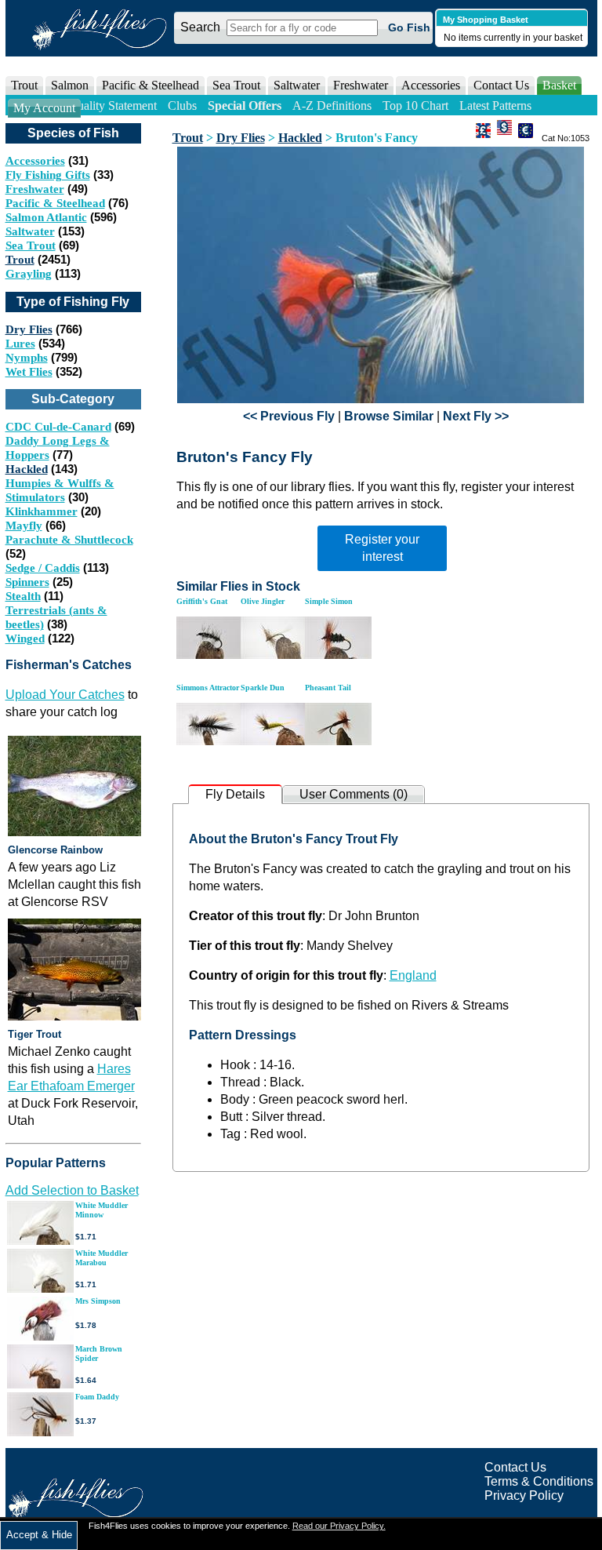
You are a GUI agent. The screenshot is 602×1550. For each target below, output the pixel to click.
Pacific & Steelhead (55, 203)
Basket (559, 85)
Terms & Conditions (538, 1481)
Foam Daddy (97, 1396)
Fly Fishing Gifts (47, 175)
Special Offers (244, 105)
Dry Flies (29, 329)
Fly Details (235, 794)
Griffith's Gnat (201, 601)
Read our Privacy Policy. (339, 1525)
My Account (44, 108)
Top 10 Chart (415, 105)
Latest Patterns (495, 105)
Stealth (23, 596)
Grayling (28, 273)
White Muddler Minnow (101, 1210)
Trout (19, 259)
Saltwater (30, 231)
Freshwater (34, 189)
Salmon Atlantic (46, 217)
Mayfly (23, 525)
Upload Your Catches (65, 694)
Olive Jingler (263, 601)
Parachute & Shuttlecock (69, 539)
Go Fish (409, 27)
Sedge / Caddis (42, 568)
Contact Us (501, 85)
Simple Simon (329, 601)
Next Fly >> (476, 416)
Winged (25, 638)
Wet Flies (29, 372)
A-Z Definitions (332, 105)
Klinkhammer (41, 511)
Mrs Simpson (98, 1301)
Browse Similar (388, 416)
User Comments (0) (353, 794)
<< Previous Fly (289, 416)
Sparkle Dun (263, 687)
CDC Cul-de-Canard (58, 426)
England (413, 975)
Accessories (430, 85)
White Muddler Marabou (101, 1258)
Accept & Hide (39, 1535)
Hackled (26, 469)
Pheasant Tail (328, 687)
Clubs (182, 105)
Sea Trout (30, 245)
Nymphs (26, 357)
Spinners (27, 582)
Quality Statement (112, 105)
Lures (20, 343)
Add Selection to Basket (72, 1190)
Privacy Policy (524, 1495)
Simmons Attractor (207, 687)
